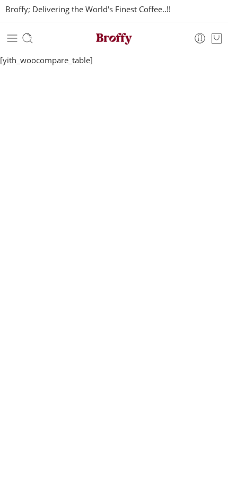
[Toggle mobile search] (27, 38)
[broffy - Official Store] (113, 38)
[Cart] (217, 38)
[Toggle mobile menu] (12, 38)
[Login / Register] (200, 38)
